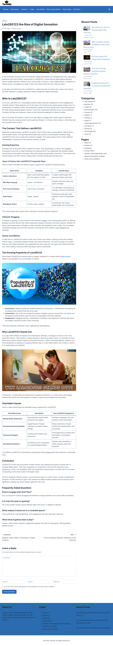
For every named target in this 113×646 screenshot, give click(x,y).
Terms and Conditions (92, 159)
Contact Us (88, 145)
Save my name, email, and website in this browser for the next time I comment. (29, 586)
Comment (7, 558)
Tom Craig (7, 28)
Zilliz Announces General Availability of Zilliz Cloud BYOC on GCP (96, 44)
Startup (5, 9)
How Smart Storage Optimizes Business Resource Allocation (95, 71)
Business (25, 9)
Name (5, 582)
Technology (88, 131)
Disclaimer (88, 148)
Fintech (4, 21)
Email (30, 582)
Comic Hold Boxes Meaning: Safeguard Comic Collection (59, 537)
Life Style (87, 126)
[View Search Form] (109, 9)
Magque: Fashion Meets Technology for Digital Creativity (18, 537)
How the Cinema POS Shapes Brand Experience (93, 628)
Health (86, 120)
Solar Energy (66, 9)
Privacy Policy (89, 151)
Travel (86, 134)
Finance (87, 112)
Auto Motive (40, 9)
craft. (43, 482)
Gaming (87, 118)
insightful (28, 343)
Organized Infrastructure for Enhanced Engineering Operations (97, 85)
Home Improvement (53, 9)
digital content (65, 256)
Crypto (32, 9)
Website (56, 582)
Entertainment (89, 110)
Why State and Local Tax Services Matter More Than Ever (96, 30)
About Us (87, 143)
